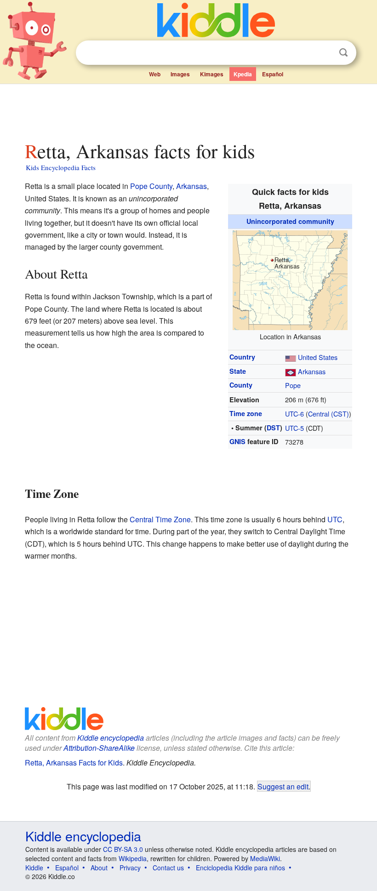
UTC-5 (294, 428)
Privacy (130, 867)
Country (242, 356)
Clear (324, 53)
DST (273, 427)
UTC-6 (294, 413)
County (240, 384)
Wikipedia (133, 858)
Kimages (211, 74)
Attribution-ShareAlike (99, 747)
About (99, 867)
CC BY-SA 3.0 (123, 849)
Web (154, 74)
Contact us (168, 867)
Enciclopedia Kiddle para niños (240, 867)
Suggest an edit (282, 786)
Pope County (151, 186)
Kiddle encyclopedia (110, 737)
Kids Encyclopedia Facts (61, 167)
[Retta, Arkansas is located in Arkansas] (290, 279)
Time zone (245, 413)
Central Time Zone (160, 519)
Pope (293, 385)
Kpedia (243, 74)
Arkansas (312, 371)
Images (180, 74)
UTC (335, 519)
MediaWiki (265, 858)
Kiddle (34, 867)
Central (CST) (328, 413)
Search (343, 52)
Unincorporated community (290, 221)
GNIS (237, 441)
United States (317, 357)
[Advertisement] (189, 110)
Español (272, 74)
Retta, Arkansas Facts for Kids (74, 762)
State (237, 371)
